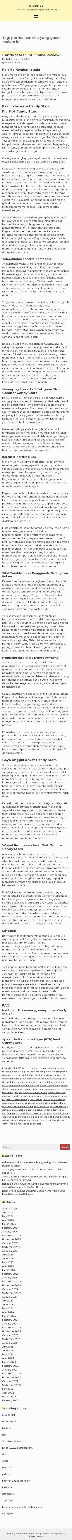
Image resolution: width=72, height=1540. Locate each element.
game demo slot (55, 1089)
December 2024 (11, 1281)
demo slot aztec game (54, 1078)
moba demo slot (56, 1092)
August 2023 (9, 1342)
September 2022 (11, 1385)
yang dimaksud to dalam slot (25, 1123)
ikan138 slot (8, 1415)
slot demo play (10, 1110)
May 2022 (7, 1388)
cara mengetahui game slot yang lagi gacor (35, 1075)
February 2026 (10, 1227)
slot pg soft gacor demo (39, 1113)
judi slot (6, 1474)
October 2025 (10, 1243)
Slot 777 (17, 1068)
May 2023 (7, 1354)
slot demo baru (57, 1103)
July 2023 (7, 1346)
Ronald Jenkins (13, 62)
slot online (8, 1494)
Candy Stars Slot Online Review (30, 55)
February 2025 (10, 1273)
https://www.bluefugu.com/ (17, 1447)
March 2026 (9, 1224)
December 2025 (11, 1235)
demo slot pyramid (50, 1085)
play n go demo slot (16, 1099)
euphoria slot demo (34, 1089)
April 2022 (8, 1392)
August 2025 (9, 1250)
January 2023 (10, 1369)
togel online (9, 1421)
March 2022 (9, 1396)
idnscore (7, 1487)
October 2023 (10, 1335)
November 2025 (11, 1239)
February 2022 (10, 1400)
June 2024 (8, 1304)
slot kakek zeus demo (47, 1110)
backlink (6, 1428)
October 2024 (10, 1289)
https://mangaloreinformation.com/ (22, 1507)
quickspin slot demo (54, 1099)
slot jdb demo (26, 1110)
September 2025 (11, 1247)
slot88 (5, 1461)
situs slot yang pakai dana (16, 1103)
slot (4, 1434)
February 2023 (10, 1365)
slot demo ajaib (39, 1103)
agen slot (7, 1500)
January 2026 (10, 1231)
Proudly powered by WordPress (23, 1533)
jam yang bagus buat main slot (30, 1092)
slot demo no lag (59, 1106)
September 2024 (11, 1293)
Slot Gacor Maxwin (12, 1441)
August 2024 (9, 1296)
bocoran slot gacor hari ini (16, 1480)
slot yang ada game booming (53, 1117)
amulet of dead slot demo (45, 1068)
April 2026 (8, 1220)
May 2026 (7, 1216)
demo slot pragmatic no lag (24, 1085)
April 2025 (8, 1266)
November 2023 (11, 1331)
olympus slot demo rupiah (16, 1096)
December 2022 (11, 1373)
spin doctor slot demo (13, 1120)
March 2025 (9, 1270)
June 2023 (8, 1350)
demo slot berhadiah (13, 1082)
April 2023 (8, 1358)
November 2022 (11, 1377)
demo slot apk (32, 1078)
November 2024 (11, 1285)
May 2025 (7, 1262)
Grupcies (36, 5)
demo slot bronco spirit (37, 1082)
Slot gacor (8, 1513)
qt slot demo (35, 1099)
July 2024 (7, 1300)
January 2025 (10, 1277)
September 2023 (11, 1339)
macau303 (8, 1467)
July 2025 (7, 1254)
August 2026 (9, 1208)
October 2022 (10, 1381)
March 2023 (9, 1362)
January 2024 (10, 1323)
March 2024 (9, 1316)
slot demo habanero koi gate (17, 1106)
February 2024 (10, 1319)
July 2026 (7, 1212)
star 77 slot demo (36, 1120)
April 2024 (8, 1312)
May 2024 (7, 1308)
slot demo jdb (41, 1106)
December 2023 (11, 1327)
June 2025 (8, 1258)
